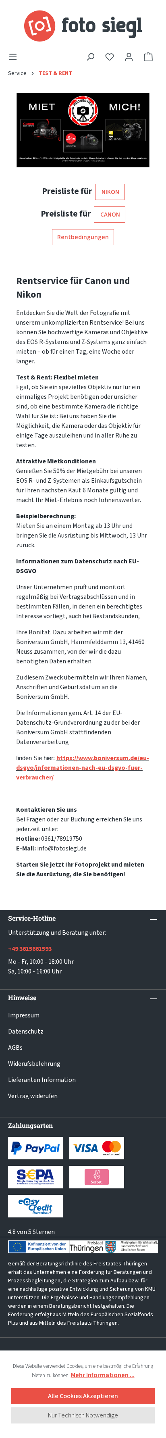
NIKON (109, 192)
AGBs (15, 1047)
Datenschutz (26, 1031)
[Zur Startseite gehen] (83, 26)
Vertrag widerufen (33, 1096)
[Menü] (15, 57)
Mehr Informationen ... (103, 1375)
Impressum (23, 1015)
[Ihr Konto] (129, 57)
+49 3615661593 (30, 948)
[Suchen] (90, 57)
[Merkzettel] (109, 57)
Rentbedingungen (83, 237)
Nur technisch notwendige (83, 1415)
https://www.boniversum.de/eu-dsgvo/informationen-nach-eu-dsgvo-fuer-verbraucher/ (82, 768)
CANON (109, 214)
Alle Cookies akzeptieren (83, 1396)
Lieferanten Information (42, 1079)
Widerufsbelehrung (34, 1063)
